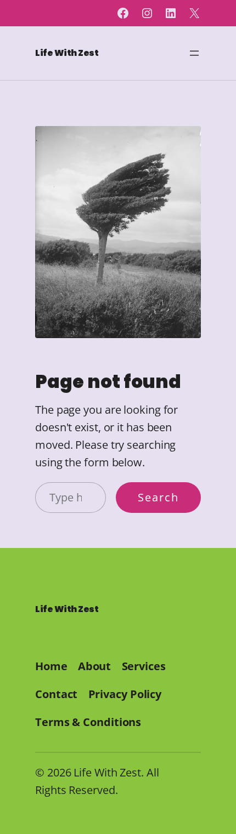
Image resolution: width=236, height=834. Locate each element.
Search (158, 497)
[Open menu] (194, 53)
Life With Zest (66, 53)
